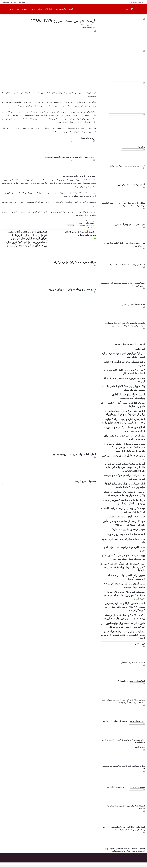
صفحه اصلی (21, 2)
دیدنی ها (24, 9)
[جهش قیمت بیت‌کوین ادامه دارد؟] (137, 647)
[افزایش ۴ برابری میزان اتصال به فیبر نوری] (133, 328)
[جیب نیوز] (129, 9)
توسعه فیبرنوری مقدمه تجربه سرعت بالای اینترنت (126, 166)
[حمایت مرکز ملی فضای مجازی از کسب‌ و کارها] (133, 249)
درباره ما (13, 2)
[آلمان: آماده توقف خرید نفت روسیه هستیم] (78, 293)
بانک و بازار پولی (61, 9)
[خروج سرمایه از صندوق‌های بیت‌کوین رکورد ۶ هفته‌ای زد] (137, 705)
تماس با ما (6, 2)
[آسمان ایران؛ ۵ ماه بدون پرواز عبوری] (133, 169)
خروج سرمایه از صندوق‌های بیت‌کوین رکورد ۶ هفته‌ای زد (124, 721)
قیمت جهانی (89, 223)
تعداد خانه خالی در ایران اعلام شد (132, 304)
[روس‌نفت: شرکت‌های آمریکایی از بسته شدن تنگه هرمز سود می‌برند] (83, 141)
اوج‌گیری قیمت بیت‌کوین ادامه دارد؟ (131, 681)
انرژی (71, 9)
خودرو (33, 9)
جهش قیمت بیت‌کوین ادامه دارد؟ (132, 662)
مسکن (40, 9)
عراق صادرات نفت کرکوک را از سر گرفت (74, 262)
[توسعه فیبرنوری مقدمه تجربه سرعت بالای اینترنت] (133, 150)
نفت (80, 223)
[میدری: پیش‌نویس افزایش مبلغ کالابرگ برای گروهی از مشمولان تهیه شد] (133, 227)
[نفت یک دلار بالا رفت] (75, 458)
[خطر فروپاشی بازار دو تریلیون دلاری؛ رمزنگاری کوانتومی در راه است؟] (137, 724)
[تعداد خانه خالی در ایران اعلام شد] (133, 289)
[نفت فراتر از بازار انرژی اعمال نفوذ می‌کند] (83, 160)
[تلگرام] (85, 227)
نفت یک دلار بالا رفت (85, 481)
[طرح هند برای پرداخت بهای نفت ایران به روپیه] (79, 266)
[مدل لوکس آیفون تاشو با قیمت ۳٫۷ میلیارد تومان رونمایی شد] (137, 750)
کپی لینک (70, 225)
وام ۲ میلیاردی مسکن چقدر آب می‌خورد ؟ (129, 224)
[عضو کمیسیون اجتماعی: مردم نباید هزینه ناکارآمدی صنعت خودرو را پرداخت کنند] (133, 267)
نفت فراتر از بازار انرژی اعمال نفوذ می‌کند (79, 176)
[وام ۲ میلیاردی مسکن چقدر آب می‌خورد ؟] (133, 209)
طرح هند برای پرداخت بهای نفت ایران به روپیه (72, 289)
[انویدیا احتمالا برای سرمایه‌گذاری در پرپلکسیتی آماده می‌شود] (137, 790)
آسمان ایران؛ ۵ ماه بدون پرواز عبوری (131, 185)
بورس (11, 9)
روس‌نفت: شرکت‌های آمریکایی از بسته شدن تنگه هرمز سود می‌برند (69, 157)
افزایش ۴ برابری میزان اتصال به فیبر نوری (129, 344)
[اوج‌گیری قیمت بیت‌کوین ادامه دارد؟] (137, 665)
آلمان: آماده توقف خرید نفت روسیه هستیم (74, 454)
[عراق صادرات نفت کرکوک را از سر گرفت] (75, 238)
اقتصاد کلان (49, 9)
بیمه (17, 9)
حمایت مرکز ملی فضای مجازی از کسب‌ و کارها (127, 264)
